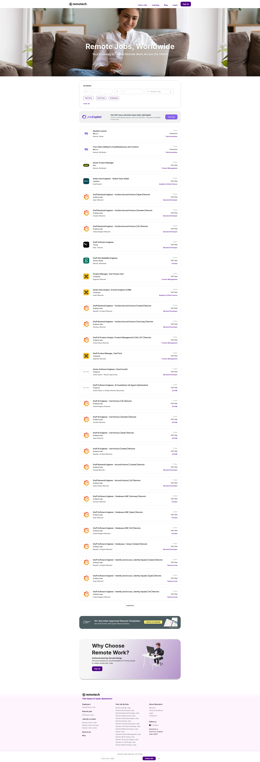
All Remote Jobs (88, 715)
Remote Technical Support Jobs (127, 739)
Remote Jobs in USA (89, 722)
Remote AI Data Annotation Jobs (127, 718)
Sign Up (186, 4)
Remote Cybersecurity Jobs (125, 716)
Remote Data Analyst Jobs (125, 710)
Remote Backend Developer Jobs (127, 713)
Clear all (86, 103)
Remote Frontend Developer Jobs (128, 724)
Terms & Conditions (156, 710)
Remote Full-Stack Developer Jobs (128, 726)
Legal (151, 713)
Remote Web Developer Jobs (126, 745)
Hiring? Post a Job (88, 707)
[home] (78, 4)
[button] (159, 91)
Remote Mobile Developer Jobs (127, 729)
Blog (84, 735)
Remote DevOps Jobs (123, 721)
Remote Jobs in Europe (90, 725)
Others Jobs (120, 731)
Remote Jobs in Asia (89, 728)
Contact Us (153, 716)
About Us (152, 708)
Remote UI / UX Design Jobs (125, 742)
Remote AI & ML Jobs (123, 708)
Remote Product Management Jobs (128, 734)
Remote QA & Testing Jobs (125, 737)
